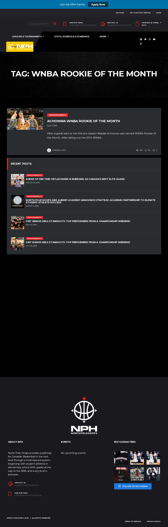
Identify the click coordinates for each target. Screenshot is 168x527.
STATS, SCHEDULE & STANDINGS (71, 36)
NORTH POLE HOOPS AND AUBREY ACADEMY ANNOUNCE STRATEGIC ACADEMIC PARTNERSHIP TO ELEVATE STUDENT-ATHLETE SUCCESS (90, 201)
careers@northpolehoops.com (82, 25)
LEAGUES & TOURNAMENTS (27, 36)
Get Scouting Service (140, 13)
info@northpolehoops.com (119, 25)
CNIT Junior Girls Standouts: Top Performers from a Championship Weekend (78, 242)
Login (158, 13)
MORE (103, 36)
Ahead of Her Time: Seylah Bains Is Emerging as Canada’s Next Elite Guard (75, 179)
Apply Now (98, 4)
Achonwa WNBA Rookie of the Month (83, 121)
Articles (120, 13)
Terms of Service (133, 521)
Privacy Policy (153, 521)
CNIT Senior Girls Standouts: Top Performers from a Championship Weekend (78, 221)
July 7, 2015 (52, 125)
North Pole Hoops (15, 518)
